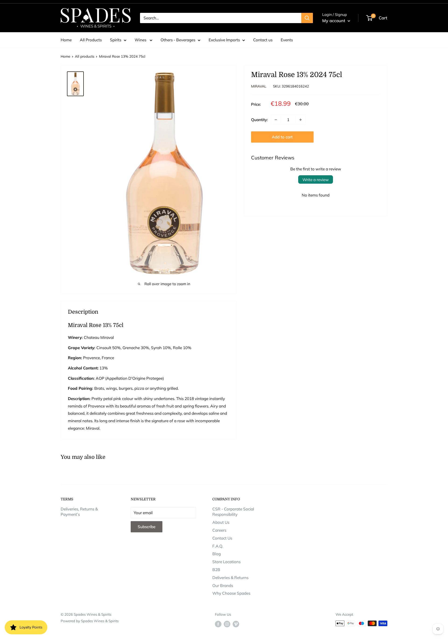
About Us (220, 522)
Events (287, 39)
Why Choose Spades (231, 593)
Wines (141, 39)
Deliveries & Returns (230, 577)
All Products (91, 39)
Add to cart (282, 136)
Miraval (258, 86)
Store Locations (226, 561)
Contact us (263, 39)
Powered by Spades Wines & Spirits (90, 621)
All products (84, 56)
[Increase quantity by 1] (300, 120)
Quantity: (259, 119)
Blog (216, 553)
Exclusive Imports (224, 39)
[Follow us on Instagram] (227, 624)
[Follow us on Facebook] (218, 624)
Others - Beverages (178, 39)
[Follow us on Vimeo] (236, 624)
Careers (219, 530)
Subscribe (146, 526)
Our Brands (222, 585)
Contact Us (222, 538)
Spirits (115, 39)
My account (334, 20)
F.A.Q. (217, 546)
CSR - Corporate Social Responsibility (233, 511)
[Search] (307, 18)
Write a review (315, 179)
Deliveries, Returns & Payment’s (79, 511)
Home (66, 39)
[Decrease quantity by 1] (276, 120)
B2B (216, 569)
